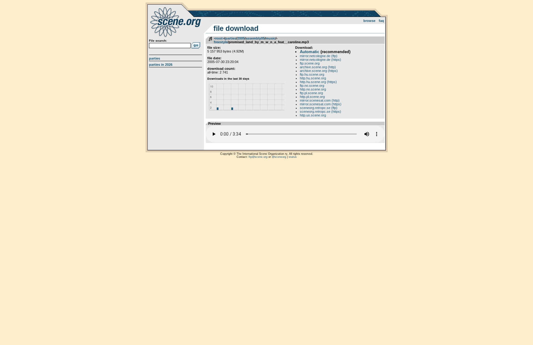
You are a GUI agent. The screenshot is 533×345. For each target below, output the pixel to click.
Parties (154, 58)
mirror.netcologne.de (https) (320, 59)
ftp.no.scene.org (312, 85)
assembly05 (255, 38)
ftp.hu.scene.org (312, 74)
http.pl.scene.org (312, 97)
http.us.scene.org (313, 115)
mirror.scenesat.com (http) (320, 100)
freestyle (221, 42)
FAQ (381, 21)
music (270, 38)
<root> (219, 38)
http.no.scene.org (313, 89)
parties (230, 38)
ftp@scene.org (258, 156)
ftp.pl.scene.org (311, 93)
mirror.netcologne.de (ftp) (318, 56)
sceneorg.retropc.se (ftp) (318, 108)
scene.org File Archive (176, 22)
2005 (241, 38)
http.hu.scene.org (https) (318, 82)
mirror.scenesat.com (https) (320, 104)
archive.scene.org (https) (319, 71)
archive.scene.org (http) (318, 67)
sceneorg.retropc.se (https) (320, 111)
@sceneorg (279, 156)
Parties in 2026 (160, 64)
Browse (369, 21)
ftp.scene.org (310, 63)
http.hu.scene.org (313, 78)
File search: (158, 40)
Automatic (309, 51)
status (293, 156)
